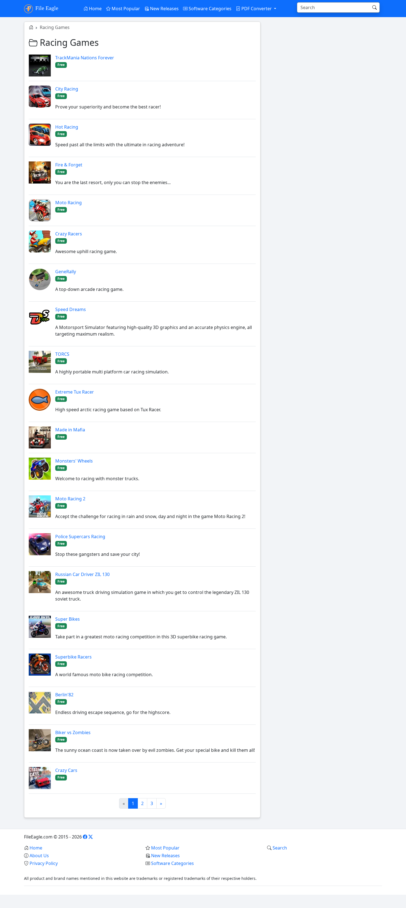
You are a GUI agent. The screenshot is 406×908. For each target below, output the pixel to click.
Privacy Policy (44, 863)
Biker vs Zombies (73, 732)
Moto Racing (68, 203)
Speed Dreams (70, 309)
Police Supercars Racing (80, 536)
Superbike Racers (73, 657)
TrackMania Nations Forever (84, 58)
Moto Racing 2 (70, 499)
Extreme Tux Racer (74, 392)
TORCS (62, 354)
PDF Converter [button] (256, 9)
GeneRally (65, 272)
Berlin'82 (64, 695)
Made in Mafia (70, 430)
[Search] (374, 7)
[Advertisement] (324, 60)
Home (95, 9)
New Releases (164, 9)
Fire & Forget (68, 165)
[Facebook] (85, 837)
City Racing (66, 89)
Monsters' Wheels (74, 461)
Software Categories (209, 9)
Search (280, 848)
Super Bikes (67, 619)
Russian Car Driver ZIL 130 (82, 574)
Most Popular (125, 9)
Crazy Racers (68, 234)
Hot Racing (66, 127)
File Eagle (46, 8)
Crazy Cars (66, 770)
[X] (90, 837)
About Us (39, 856)
